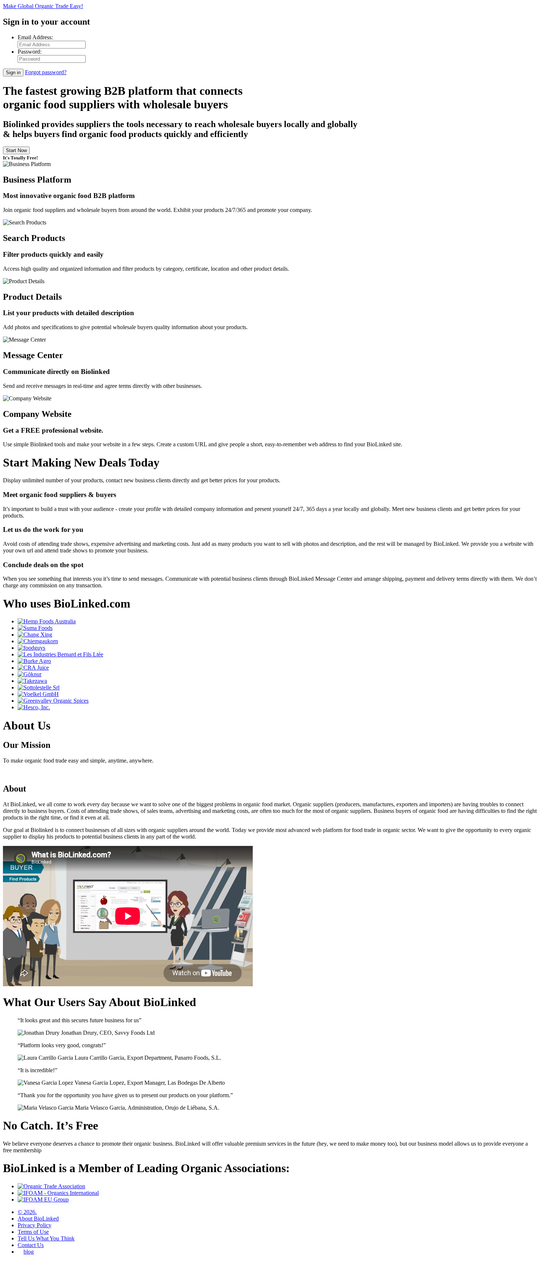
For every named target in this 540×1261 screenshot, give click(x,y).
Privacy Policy (34, 1225)
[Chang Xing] (35, 634)
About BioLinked (38, 1218)
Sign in (13, 72)
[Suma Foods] (35, 628)
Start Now (16, 150)
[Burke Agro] (34, 661)
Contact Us (31, 1245)
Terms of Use (33, 1232)
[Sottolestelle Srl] (39, 687)
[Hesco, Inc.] (34, 707)
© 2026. (27, 1212)
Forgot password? (45, 72)
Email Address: (35, 37)
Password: (30, 51)
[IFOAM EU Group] (43, 1199)
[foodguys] (31, 648)
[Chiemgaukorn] (38, 641)
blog (29, 1252)
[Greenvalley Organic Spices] (53, 701)
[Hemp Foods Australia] (47, 621)
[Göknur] (30, 674)
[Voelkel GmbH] (38, 694)
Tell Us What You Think (46, 1238)
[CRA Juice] (33, 667)
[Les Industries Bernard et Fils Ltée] (60, 654)
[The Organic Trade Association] (51, 1186)
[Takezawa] (32, 681)
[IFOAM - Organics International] (58, 1193)
